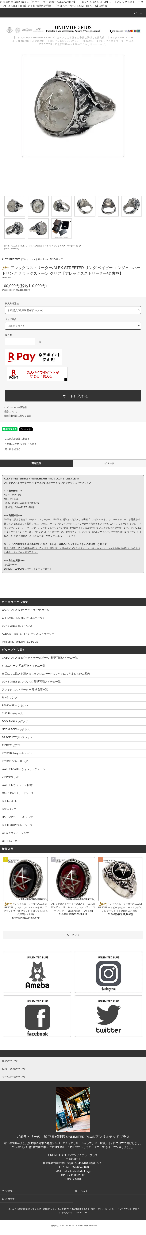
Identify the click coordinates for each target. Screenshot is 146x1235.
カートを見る (81, 1191)
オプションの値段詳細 (15, 407)
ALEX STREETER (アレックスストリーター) (31, 246)
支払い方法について (25, 1209)
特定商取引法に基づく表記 (17, 415)
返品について (10, 411)
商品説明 (37, 463)
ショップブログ (66, 1213)
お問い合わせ (8, 1198)
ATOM (84, 1213)
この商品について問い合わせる (20, 444)
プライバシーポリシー (107, 1209)
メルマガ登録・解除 (128, 1209)
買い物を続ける (13, 449)
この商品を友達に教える (17, 438)
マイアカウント (9, 1191)
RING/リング (17, 249)
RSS (78, 1213)
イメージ (110, 463)
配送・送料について (46, 1209)
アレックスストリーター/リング (67, 246)
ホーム (7, 246)
